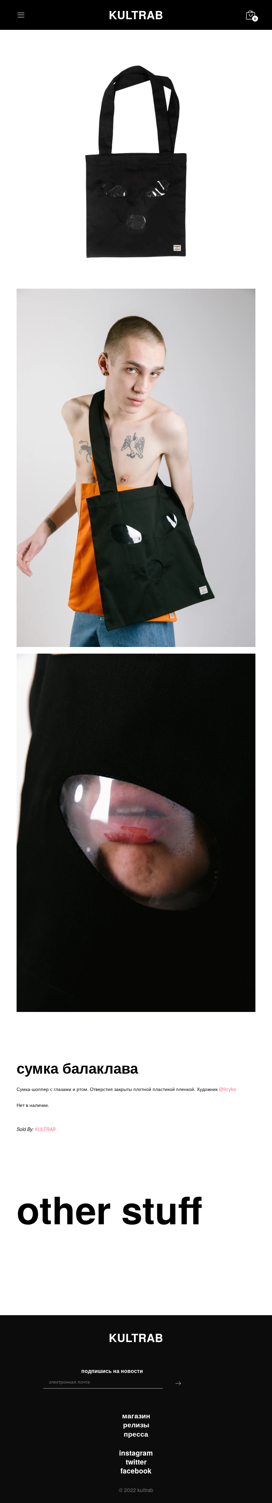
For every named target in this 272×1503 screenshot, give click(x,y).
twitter (136, 1461)
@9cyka (227, 1089)
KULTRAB (136, 15)
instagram (136, 1452)
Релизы (136, 1424)
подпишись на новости (112, 1371)
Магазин (136, 1415)
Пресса (136, 1433)
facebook (136, 1470)
